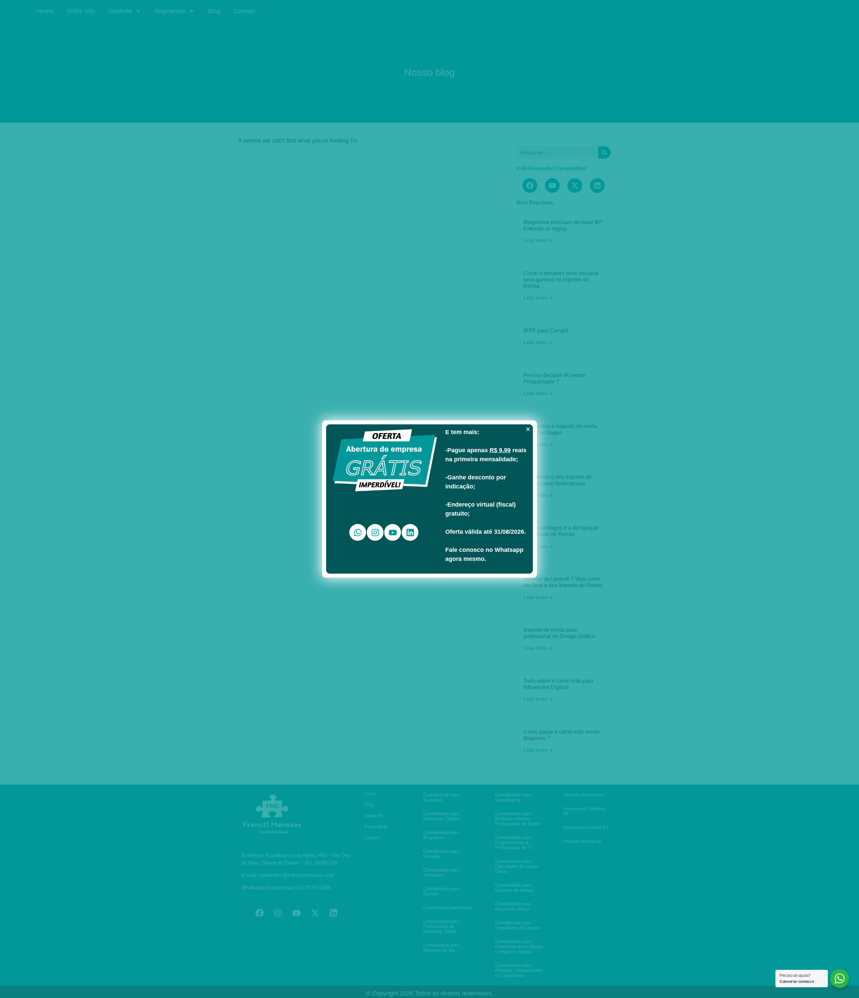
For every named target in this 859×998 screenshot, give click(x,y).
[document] (429, 499)
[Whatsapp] (357, 532)
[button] (527, 429)
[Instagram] (375, 532)
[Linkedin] (410, 532)
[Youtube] (392, 532)
